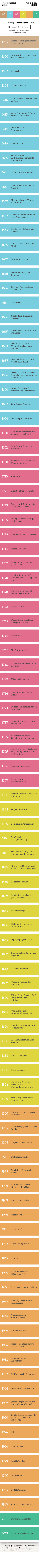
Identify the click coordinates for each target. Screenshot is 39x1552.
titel (32, 22)
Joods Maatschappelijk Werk (21, 1546)
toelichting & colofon (31, 4)
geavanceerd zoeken (19, 32)
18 (16, 14)
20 (29, 14)
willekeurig (9, 22)
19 (22, 14)
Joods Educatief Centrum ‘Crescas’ (19, 1548)
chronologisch (22, 22)
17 (9, 14)
